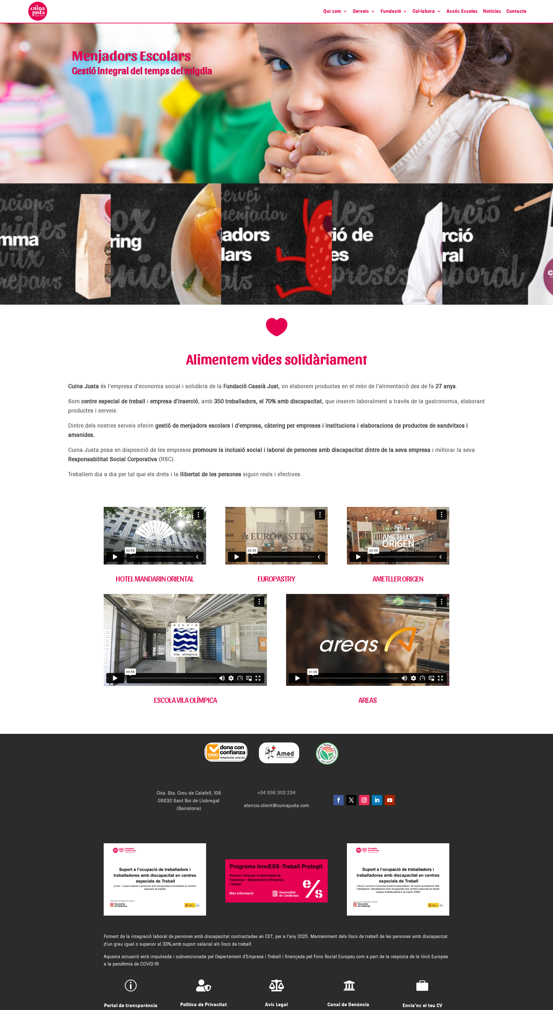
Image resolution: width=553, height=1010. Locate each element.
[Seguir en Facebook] (338, 800)
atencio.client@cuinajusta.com (276, 805)
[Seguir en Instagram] (364, 800)
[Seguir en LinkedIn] (377, 800)
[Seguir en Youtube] (390, 800)
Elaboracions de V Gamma (141, 75)
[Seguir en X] (351, 800)
